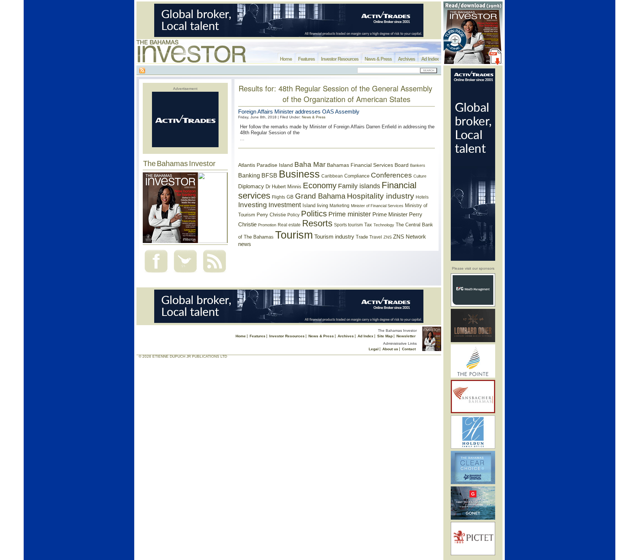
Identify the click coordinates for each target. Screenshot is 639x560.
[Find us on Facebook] (156, 273)
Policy (293, 215)
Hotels (422, 197)
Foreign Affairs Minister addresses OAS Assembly (298, 111)
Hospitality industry (380, 196)
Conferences (391, 175)
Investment (284, 205)
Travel (375, 237)
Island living (315, 205)
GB (290, 197)
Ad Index (430, 59)
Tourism (294, 235)
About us (390, 349)
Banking (249, 175)
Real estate (289, 224)
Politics (314, 213)
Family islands (359, 186)
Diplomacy (251, 186)
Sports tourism (348, 224)
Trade (362, 237)
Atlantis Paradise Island (265, 165)
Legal (374, 349)
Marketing (339, 205)
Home (286, 59)
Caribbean (332, 176)
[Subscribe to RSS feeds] (214, 273)
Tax (368, 224)
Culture (419, 176)
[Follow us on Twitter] (185, 273)
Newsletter (406, 336)
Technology (383, 225)
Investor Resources (339, 59)
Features (306, 59)
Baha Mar (309, 164)
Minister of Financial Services (377, 205)
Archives (406, 59)
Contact (409, 349)
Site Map (385, 336)
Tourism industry (334, 237)
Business (299, 174)
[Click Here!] (473, 305)
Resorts (317, 223)
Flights (278, 197)
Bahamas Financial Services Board (368, 165)
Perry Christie (271, 214)
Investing (252, 205)
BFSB (269, 175)
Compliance (356, 176)
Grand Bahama (320, 196)
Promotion (267, 225)
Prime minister (349, 214)
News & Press (378, 59)
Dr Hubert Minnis (283, 186)
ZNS (387, 237)
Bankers (417, 165)
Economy (320, 185)
